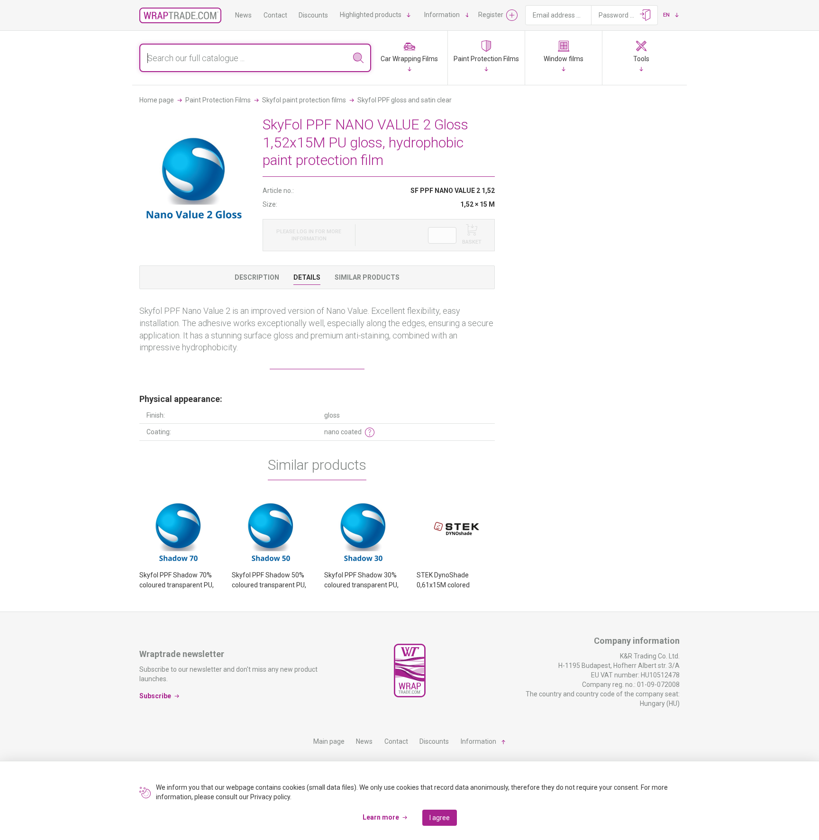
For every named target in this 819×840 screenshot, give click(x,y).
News (243, 15)
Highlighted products (370, 14)
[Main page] (180, 15)
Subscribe (155, 695)
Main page (329, 741)
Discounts (313, 15)
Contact (275, 15)
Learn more (381, 817)
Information (442, 14)
